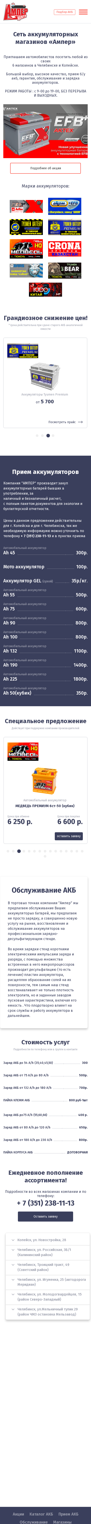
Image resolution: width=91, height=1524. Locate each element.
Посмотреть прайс (62, 422)
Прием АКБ (68, 1514)
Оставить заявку (46, 1216)
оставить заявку (69, 836)
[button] (37, 435)
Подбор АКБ (64, 12)
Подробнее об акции (45, 168)
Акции (18, 1514)
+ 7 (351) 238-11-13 (36, 536)
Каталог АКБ (41, 1514)
